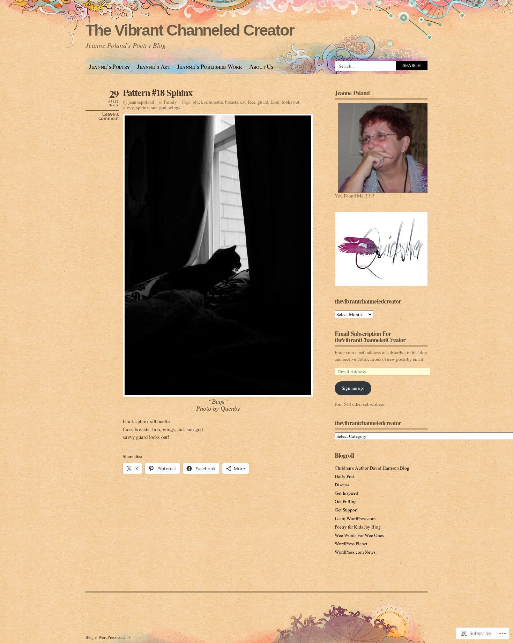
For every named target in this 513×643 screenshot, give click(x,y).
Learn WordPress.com (355, 518)
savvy (128, 107)
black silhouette (208, 102)
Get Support (346, 510)
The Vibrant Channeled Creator (190, 30)
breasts (231, 102)
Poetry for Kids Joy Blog (358, 527)
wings (174, 107)
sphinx (142, 107)
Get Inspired (346, 493)
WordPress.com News (355, 552)
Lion (275, 102)
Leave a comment (108, 116)
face (251, 102)
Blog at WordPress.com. (106, 637)
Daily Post (345, 476)
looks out (290, 102)
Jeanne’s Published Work (209, 66)
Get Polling (346, 501)
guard (263, 102)
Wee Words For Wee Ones (359, 535)
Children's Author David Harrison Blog (372, 468)
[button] (381, 248)
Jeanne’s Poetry (109, 66)
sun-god (158, 107)
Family (170, 102)
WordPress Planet (351, 543)
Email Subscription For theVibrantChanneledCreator (370, 336)
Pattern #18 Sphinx (157, 92)
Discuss (342, 484)
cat (243, 102)
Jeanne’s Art (153, 66)
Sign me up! (353, 388)
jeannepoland (141, 102)
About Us (261, 66)
